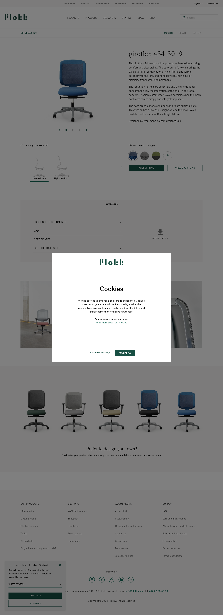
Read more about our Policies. (112, 323)
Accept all (125, 353)
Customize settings (99, 353)
